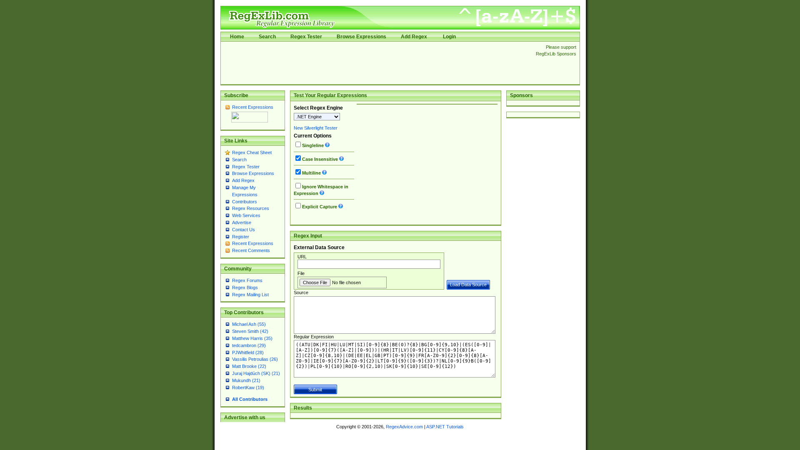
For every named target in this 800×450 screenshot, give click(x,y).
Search (267, 37)
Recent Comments (251, 250)
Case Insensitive (320, 159)
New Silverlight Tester (316, 127)
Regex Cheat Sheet (252, 152)
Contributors (244, 201)
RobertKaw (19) (248, 387)
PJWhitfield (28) (248, 352)
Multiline (311, 172)
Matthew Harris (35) (252, 338)
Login (449, 37)
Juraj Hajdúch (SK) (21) (256, 373)
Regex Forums (247, 280)
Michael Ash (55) (249, 324)
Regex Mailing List (250, 294)
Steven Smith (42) (250, 331)
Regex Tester (306, 37)
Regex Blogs (245, 287)
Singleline (313, 145)
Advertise (241, 222)
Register (240, 236)
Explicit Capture (319, 206)
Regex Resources (250, 208)
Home (237, 37)
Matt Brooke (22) (249, 366)
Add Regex (414, 37)
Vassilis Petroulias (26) (255, 359)
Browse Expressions (361, 37)
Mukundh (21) (246, 380)
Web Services (246, 215)
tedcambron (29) (249, 345)
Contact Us (243, 229)
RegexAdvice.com (404, 426)
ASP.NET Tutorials (445, 426)
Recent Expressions (252, 107)
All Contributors (250, 399)
